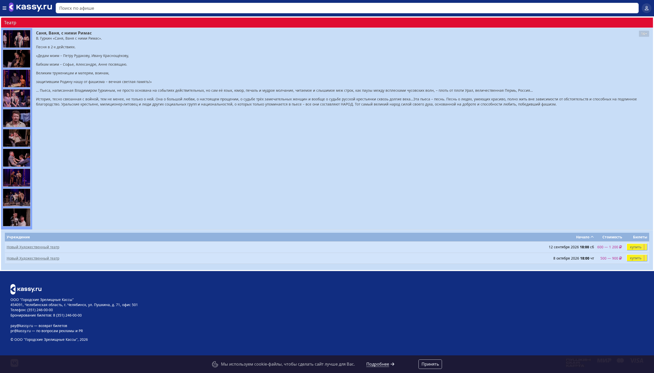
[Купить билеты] (25, 288)
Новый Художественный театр (33, 246)
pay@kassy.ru (21, 325)
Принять (430, 364)
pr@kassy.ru (20, 330)
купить (635, 246)
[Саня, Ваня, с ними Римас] (17, 39)
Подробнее (377, 364)
